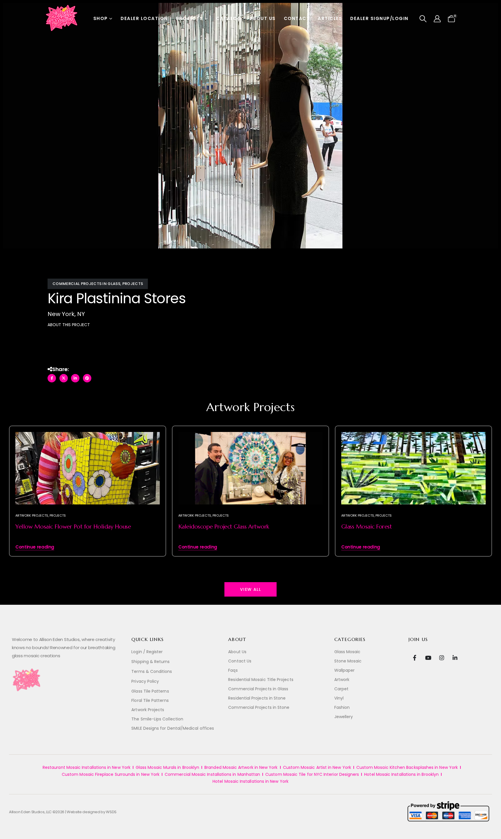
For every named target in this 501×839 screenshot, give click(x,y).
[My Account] (437, 18)
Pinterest (87, 378)
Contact (297, 18)
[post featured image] (87, 476)
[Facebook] (415, 657)
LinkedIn (75, 378)
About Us (263, 18)
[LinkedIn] (455, 657)
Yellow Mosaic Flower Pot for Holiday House (73, 526)
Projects (189, 18)
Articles (330, 18)
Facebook (52, 378)
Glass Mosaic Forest (366, 526)
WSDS (111, 812)
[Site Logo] (62, 18)
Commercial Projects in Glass (86, 283)
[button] (423, 18)
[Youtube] (428, 657)
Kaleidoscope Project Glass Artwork (223, 526)
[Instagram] (441, 657)
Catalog (229, 18)
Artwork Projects (31, 515)
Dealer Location (144, 18)
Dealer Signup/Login (379, 18)
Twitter (63, 378)
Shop (100, 18)
